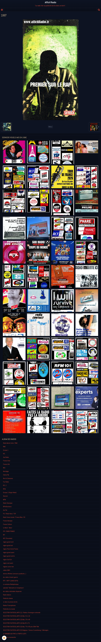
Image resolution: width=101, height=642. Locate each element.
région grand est (8, 545)
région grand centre (9, 556)
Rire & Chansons (8, 478)
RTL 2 (4, 485)
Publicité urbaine (8, 598)
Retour (50, 127)
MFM (4, 500)
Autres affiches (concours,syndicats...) (14, 574)
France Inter (6, 461)
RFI (4, 535)
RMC (4, 447)
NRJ (4, 468)
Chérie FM (6, 475)
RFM (4, 489)
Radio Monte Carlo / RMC (10, 443)
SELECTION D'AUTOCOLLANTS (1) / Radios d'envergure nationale (21, 612)
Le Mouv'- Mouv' (7, 528)
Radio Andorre (7, 595)
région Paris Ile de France (10, 549)
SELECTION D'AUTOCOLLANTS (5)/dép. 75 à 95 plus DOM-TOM (21, 627)
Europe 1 (5, 450)
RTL (4, 454)
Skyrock (5, 496)
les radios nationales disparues (12, 591)
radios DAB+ (6, 570)
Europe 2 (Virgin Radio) (9, 492)
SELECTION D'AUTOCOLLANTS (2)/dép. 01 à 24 (16, 616)
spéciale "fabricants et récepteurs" (13, 588)
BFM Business (7, 507)
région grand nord (8, 542)
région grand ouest (8, 552)
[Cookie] (4, 638)
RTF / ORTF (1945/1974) (10, 581)
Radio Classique (7, 503)
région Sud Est (7, 560)
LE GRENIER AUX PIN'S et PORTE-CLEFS (14, 634)
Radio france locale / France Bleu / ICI (14, 517)
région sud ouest (8, 563)
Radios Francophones (9, 605)
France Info (6, 464)
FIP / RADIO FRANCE (9, 531)
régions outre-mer (8, 567)
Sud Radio (6, 457)
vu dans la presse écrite (10, 602)
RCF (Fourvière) (7, 538)
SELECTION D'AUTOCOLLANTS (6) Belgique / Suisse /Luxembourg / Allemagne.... (26, 630)
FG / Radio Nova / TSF (9, 514)
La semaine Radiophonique (10, 584)
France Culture (7, 524)
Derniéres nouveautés (9, 637)
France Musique (7, 521)
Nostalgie (6, 471)
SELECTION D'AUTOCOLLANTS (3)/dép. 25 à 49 (16, 619)
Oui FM (5, 510)
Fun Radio (6, 482)
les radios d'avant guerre (10, 577)
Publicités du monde (9, 609)
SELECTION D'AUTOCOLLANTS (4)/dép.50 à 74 (16, 623)
